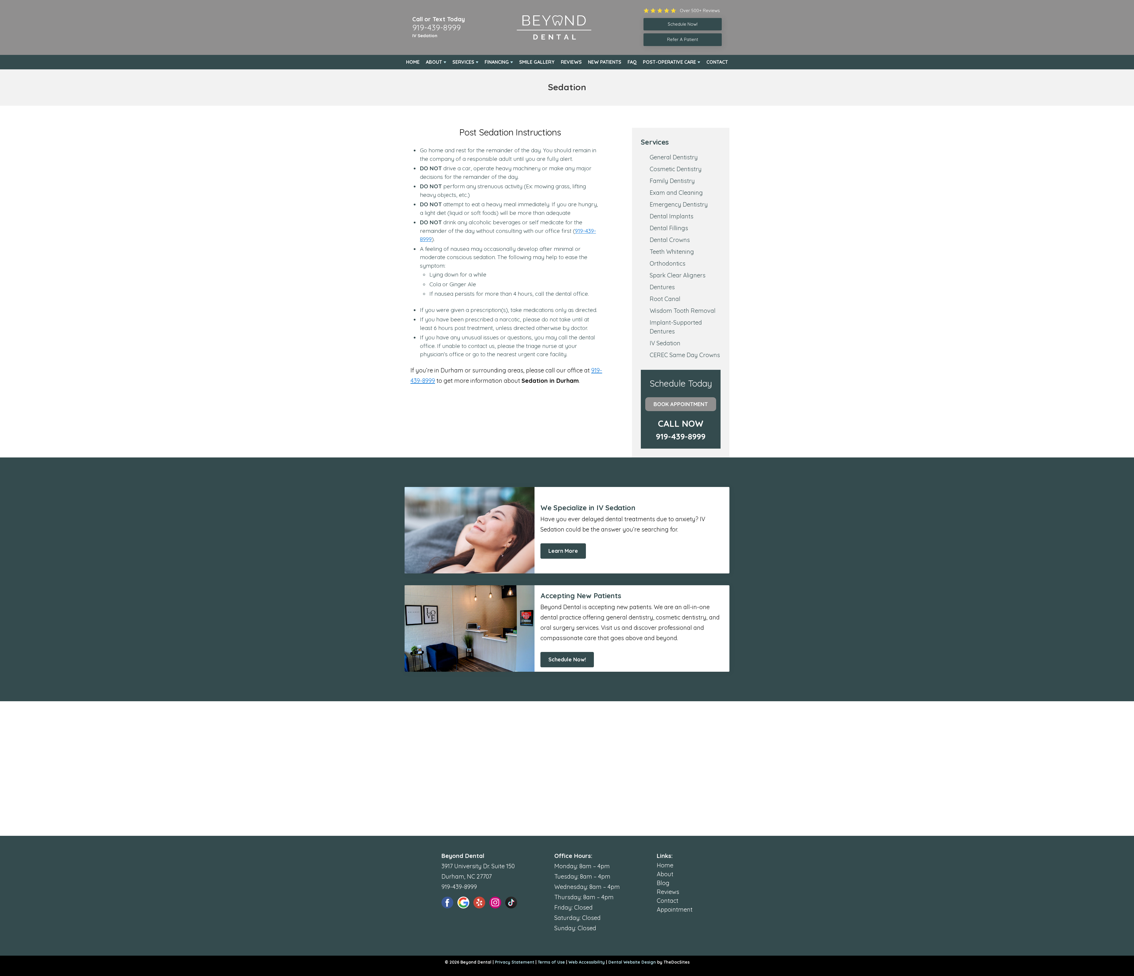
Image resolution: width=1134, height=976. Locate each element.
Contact (717, 62)
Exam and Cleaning (676, 192)
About (434, 62)
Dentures (662, 287)
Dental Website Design (632, 962)
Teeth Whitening (672, 251)
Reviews (571, 62)
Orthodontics (667, 263)
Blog (663, 883)
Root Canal (665, 299)
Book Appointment (681, 404)
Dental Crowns (670, 239)
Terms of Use (551, 962)
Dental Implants (671, 216)
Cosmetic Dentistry (676, 169)
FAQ (632, 62)
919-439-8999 (436, 27)
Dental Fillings (669, 228)
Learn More (563, 550)
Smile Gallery (537, 62)
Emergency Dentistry (679, 204)
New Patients (604, 62)
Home (413, 62)
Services (463, 62)
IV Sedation (424, 35)
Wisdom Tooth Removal (683, 310)
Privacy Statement (514, 962)
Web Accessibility (586, 962)
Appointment (675, 909)
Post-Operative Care (669, 62)
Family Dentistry (672, 180)
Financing (497, 62)
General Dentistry (674, 157)
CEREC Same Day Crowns (685, 355)
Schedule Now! (567, 659)
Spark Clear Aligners (678, 275)
